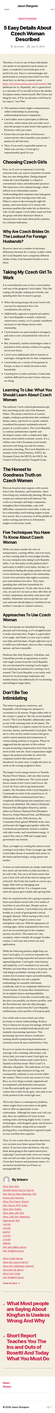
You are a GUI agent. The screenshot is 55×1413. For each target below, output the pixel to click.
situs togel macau (13, 1258)
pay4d (6, 1231)
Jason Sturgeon (27, 5)
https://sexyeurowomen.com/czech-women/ (25, 83)
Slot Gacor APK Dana (15, 1205)
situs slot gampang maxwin (18, 1266)
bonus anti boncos (13, 1197)
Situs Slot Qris (11, 1186)
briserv (20, 46)
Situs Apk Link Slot (13, 1212)
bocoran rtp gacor (13, 1269)
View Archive (11, 1283)
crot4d (6, 1224)
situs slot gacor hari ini (15, 1262)
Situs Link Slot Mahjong (16, 1216)
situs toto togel (11, 1273)
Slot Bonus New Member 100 (19, 1194)
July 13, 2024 (37, 46)
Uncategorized (27, 18)
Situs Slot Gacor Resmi (16, 1201)
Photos (7, 1386)
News (6, 1382)
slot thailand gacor (13, 1250)
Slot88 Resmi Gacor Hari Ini (18, 1190)
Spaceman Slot (11, 1220)
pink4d (6, 1243)
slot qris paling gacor (14, 1247)
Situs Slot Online (12, 1209)
